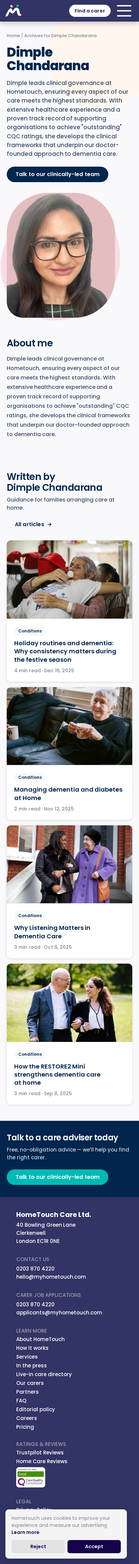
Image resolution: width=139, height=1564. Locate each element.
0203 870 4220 (35, 1268)
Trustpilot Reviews (40, 1452)
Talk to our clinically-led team (58, 174)
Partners (27, 1391)
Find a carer (90, 10)
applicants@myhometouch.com (59, 1312)
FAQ (21, 1400)
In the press (31, 1365)
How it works (32, 1348)
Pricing (25, 1426)
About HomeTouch (40, 1339)
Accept (94, 1546)
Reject (38, 1546)
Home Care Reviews (41, 1461)
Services (27, 1356)
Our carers (30, 1383)
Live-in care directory (44, 1374)
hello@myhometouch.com (51, 1276)
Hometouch (13, 11)
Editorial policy (35, 1409)
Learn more (25, 1532)
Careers (26, 1418)
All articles (33, 524)
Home (13, 35)
